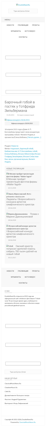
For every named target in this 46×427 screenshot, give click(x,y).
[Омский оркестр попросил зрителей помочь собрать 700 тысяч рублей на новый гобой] (9, 246)
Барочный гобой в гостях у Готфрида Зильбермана (20, 106)
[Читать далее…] (34, 137)
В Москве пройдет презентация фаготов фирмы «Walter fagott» (21, 182)
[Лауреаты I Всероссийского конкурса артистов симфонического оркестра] (21, 195)
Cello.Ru (7, 391)
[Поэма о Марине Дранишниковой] (16, 214)
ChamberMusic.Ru (11, 387)
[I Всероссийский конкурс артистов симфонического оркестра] (21, 227)
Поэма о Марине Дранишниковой (22, 215)
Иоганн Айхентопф (26, 154)
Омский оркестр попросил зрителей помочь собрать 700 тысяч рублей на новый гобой (21, 250)
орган (10, 159)
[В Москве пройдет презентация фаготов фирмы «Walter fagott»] (21, 175)
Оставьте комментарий (25, 115)
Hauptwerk (14, 148)
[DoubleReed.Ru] (23, 5)
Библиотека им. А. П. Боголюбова (18, 151)
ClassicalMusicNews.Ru (13, 383)
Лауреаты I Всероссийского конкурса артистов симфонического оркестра (20, 202)
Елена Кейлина (11, 154)
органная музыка (21, 159)
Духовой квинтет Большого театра (17, 395)
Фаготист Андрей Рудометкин (15, 399)
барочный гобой (26, 148)
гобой (34, 151)
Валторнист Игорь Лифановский (16, 403)
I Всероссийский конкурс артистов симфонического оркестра (20, 234)
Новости (14, 146)
